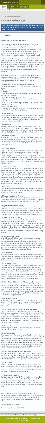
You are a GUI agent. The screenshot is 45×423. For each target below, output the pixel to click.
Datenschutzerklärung (8, 415)
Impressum (24, 7)
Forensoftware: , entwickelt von (22, 419)
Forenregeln (13, 7)
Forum (3, 7)
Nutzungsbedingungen (30, 415)
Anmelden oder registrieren (9, 2)
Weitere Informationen (8, 29)
